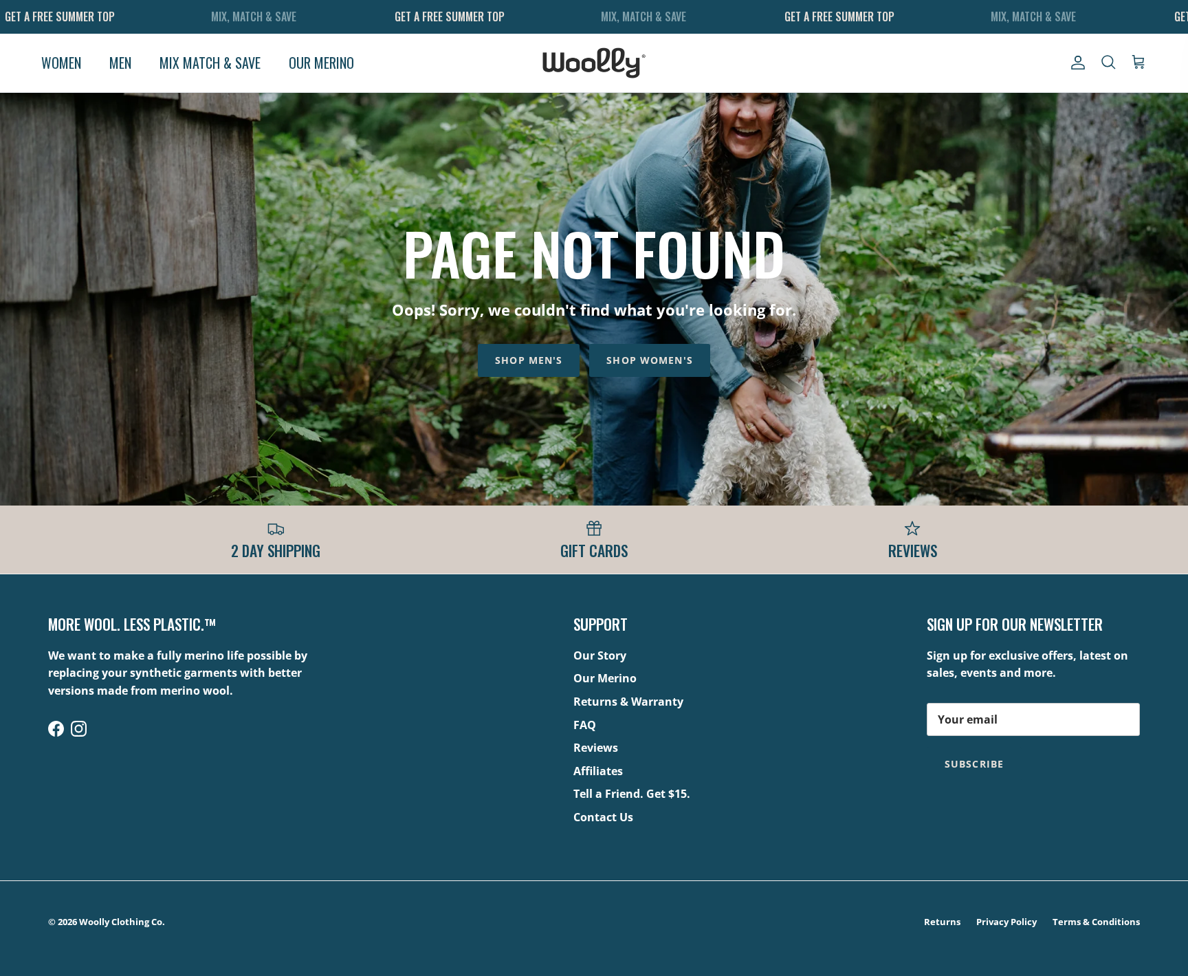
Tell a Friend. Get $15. (631, 793)
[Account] (1075, 62)
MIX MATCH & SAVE (210, 62)
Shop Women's (649, 360)
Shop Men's (528, 360)
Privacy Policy (1006, 921)
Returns (942, 921)
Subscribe (974, 763)
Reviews (595, 747)
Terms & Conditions (1096, 921)
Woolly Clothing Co (120, 921)
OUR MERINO (321, 62)
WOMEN (61, 62)
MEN (120, 62)
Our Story (599, 655)
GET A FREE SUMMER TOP (60, 16)
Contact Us (603, 817)
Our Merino (605, 678)
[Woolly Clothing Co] (594, 62)
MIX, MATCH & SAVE (253, 16)
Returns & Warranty (628, 701)
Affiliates (598, 771)
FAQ (584, 725)
